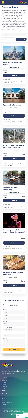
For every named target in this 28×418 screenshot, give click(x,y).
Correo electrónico (7, 327)
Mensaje (5, 338)
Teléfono (5, 321)
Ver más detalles (13, 67)
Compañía (5, 315)
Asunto (4, 333)
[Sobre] (12, 414)
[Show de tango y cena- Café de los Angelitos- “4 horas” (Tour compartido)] (14, 220)
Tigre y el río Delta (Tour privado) (12, 105)
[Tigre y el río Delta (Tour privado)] (14, 95)
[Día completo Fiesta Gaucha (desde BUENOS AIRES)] (14, 262)
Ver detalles (14, 75)
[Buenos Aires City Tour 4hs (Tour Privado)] (14, 53)
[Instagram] (14, 414)
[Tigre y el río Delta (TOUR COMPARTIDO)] (14, 178)
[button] (3, 2)
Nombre (5, 309)
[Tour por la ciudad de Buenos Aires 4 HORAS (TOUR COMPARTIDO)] (14, 135)
